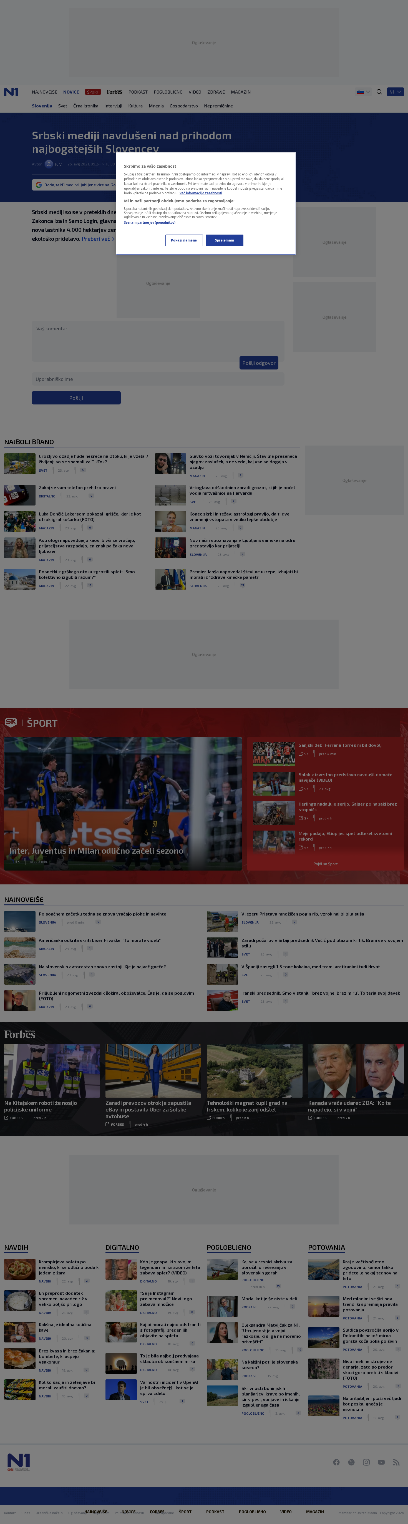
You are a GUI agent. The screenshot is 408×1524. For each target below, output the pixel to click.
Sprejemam (224, 240)
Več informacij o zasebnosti (201, 193)
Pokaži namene (184, 240)
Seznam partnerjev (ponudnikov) (149, 222)
